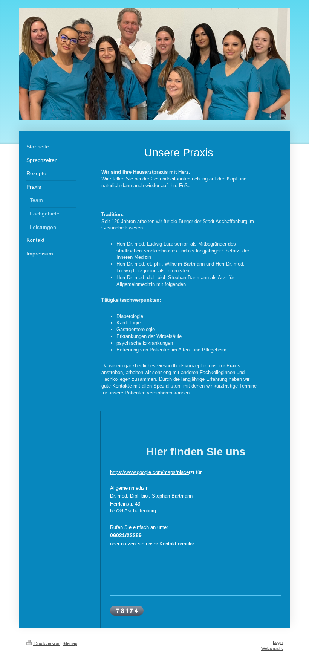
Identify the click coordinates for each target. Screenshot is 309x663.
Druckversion (46, 643)
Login (278, 642)
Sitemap (70, 643)
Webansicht (272, 648)
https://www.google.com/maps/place (149, 472)
